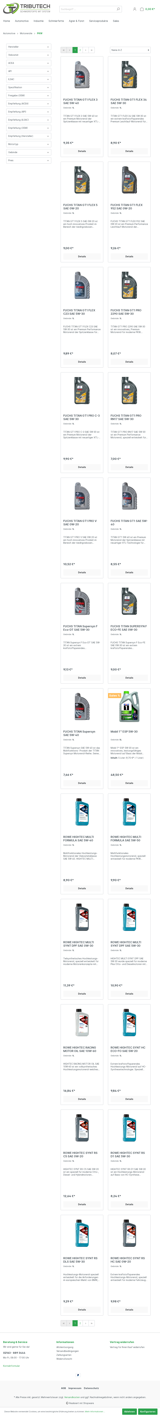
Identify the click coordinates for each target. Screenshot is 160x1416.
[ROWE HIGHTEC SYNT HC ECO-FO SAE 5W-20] (129, 1022)
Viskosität (13, 55)
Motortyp (13, 144)
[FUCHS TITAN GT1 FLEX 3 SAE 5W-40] (82, 74)
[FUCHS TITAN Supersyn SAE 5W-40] (82, 706)
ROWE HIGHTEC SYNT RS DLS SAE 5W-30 (80, 1260)
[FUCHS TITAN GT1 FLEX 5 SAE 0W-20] (82, 180)
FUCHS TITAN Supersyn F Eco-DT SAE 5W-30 (80, 628)
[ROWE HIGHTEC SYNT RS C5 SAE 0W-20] (82, 1127)
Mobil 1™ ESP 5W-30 (124, 731)
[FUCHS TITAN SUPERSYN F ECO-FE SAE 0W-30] (129, 601)
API (10, 71)
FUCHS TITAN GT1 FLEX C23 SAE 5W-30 (79, 312)
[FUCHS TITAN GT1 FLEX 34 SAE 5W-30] (129, 74)
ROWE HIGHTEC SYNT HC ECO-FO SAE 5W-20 (128, 1049)
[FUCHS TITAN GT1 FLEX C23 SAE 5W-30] (82, 285)
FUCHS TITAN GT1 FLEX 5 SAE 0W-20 (80, 206)
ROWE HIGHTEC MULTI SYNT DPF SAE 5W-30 (126, 944)
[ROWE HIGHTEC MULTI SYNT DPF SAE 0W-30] (82, 917)
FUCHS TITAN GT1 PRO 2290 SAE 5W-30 (126, 312)
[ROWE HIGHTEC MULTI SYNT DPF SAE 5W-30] (129, 917)
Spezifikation (15, 87)
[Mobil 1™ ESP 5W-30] (129, 706)
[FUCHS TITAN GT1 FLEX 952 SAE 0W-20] (129, 180)
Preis (10, 160)
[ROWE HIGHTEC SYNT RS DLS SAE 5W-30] (82, 1233)
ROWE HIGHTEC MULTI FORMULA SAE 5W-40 (78, 838)
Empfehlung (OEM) (18, 128)
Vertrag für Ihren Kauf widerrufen (127, 1347)
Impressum (74, 1388)
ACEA (11, 63)
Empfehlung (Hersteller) (20, 136)
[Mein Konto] (134, 9)
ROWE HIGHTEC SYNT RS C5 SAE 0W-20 (80, 1154)
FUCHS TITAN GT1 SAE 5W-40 (129, 522)
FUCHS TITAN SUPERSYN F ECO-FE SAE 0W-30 (129, 628)
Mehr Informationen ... (95, 1411)
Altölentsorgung (64, 1347)
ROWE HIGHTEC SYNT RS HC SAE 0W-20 (128, 1260)
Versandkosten (72, 1397)
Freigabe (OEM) (16, 95)
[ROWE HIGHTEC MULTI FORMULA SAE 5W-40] (82, 811)
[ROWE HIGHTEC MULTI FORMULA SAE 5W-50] (129, 811)
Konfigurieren (147, 1411)
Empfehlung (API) (17, 111)
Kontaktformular (11, 1366)
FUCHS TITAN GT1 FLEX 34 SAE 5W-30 (129, 101)
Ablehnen (129, 1411)
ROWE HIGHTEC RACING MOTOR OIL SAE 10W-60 (79, 1049)
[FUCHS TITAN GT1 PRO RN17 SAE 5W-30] (129, 390)
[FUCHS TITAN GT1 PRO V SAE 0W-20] (82, 495)
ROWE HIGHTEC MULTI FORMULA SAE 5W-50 (126, 838)
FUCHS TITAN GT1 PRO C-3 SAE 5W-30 (81, 417)
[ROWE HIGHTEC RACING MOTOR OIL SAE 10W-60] (82, 1022)
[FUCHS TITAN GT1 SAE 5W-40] (129, 495)
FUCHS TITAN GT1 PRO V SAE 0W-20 (80, 522)
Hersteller (13, 46)
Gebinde (12, 152)
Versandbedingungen (67, 1351)
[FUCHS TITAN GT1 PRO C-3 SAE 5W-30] (82, 390)
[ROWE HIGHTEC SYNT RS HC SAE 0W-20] (129, 1233)
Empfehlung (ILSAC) (18, 119)
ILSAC (11, 79)
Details (82, 151)
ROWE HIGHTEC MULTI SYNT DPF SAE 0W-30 (78, 944)
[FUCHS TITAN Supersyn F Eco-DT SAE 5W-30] (82, 601)
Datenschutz (91, 1388)
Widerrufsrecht (64, 1358)
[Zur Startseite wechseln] (26, 8)
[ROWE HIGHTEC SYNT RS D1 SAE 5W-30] (129, 1127)
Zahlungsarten (63, 1355)
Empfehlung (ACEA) (18, 103)
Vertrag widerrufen (122, 1342)
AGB (63, 1388)
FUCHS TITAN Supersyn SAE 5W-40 (79, 733)
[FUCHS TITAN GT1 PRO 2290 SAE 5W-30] (129, 285)
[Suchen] (118, 9)
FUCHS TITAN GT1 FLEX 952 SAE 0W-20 (126, 206)
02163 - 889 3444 (14, 1352)
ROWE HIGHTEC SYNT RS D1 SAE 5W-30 (128, 1154)
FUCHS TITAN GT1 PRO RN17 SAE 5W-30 (126, 417)
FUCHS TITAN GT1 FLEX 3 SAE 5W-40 (80, 101)
